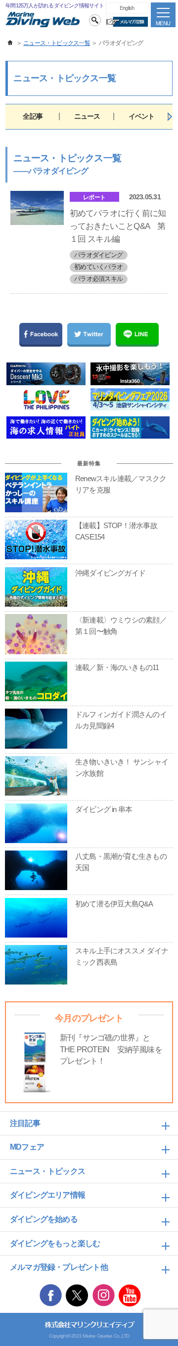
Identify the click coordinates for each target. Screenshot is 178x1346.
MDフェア (27, 1147)
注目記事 (25, 1123)
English (127, 8)
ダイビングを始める (44, 1219)
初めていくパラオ (98, 266)
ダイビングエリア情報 (47, 1195)
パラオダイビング (98, 255)
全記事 (33, 116)
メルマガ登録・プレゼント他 (59, 1267)
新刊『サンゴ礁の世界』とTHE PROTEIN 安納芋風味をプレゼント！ (111, 1049)
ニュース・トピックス (47, 1171)
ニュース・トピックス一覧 (56, 43)
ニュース (87, 116)
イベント (142, 116)
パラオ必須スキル (98, 278)
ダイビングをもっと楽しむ (55, 1243)
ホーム (10, 43)
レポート (94, 197)
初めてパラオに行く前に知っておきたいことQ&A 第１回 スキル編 (118, 226)
